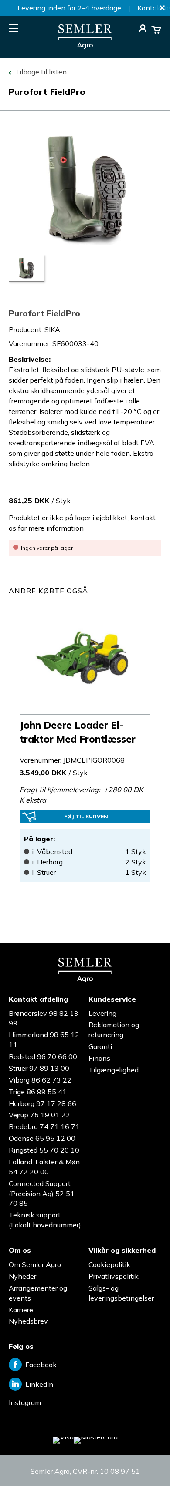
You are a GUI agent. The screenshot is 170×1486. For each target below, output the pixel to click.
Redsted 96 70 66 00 (43, 1056)
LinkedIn (39, 1384)
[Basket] (156, 30)
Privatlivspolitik (113, 1276)
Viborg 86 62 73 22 (40, 1080)
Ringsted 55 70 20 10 (44, 1150)
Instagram (25, 1402)
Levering (102, 1013)
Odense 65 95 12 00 (42, 1138)
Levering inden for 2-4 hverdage (69, 7)
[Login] (143, 29)
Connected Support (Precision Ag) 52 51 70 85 (42, 1193)
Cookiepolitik (109, 1264)
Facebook (41, 1364)
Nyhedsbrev (28, 1321)
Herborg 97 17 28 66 (42, 1103)
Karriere (21, 1309)
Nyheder (22, 1276)
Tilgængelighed (113, 1070)
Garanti (100, 1046)
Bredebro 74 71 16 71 (44, 1126)
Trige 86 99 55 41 (38, 1091)
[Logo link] (85, 46)
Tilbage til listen (41, 71)
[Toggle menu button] (13, 28)
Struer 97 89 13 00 (39, 1068)
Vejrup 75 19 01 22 (39, 1114)
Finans (99, 1058)
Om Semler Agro (35, 1264)
